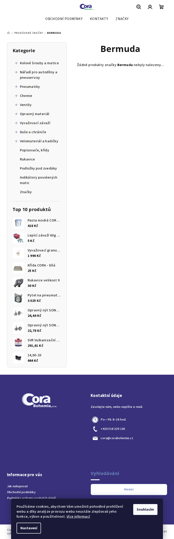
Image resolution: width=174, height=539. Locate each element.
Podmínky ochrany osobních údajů (31, 498)
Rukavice (27, 159)
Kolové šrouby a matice (39, 63)
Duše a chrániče (33, 132)
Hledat (129, 489)
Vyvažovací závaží (35, 123)
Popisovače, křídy (34, 150)
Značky (26, 192)
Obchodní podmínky (21, 492)
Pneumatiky (30, 86)
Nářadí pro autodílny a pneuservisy (39, 75)
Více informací (78, 516)
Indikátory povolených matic (39, 180)
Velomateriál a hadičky (39, 141)
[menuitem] (64, 19)
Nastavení (28, 528)
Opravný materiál (34, 113)
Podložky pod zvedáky (38, 168)
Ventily (26, 104)
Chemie (26, 95)
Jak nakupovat (17, 486)
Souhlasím (145, 509)
